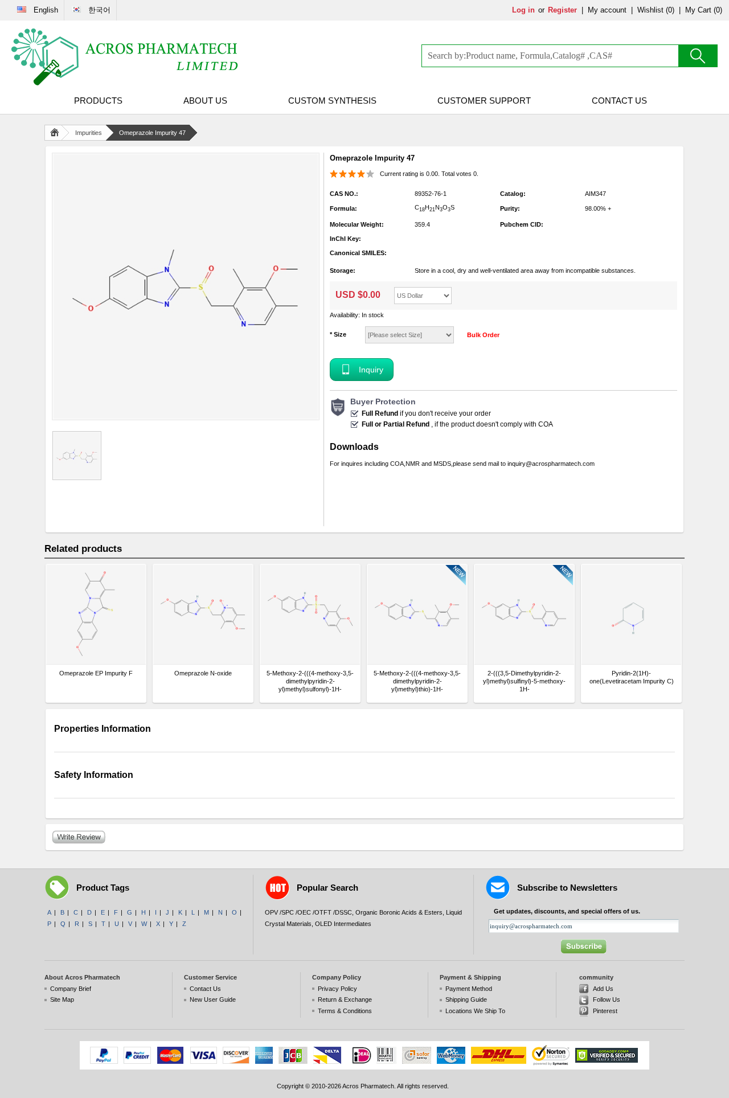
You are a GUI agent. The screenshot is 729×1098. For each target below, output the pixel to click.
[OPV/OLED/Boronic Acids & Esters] (125, 56)
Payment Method (468, 988)
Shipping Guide (466, 999)
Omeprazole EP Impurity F (96, 673)
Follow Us (606, 999)
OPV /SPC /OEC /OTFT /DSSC (308, 912)
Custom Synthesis (332, 100)
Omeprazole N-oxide (203, 673)
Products (98, 100)
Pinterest (605, 1010)
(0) (670, 10)
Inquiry (371, 369)
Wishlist (650, 10)
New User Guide (213, 999)
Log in (523, 10)
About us (205, 100)
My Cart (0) (703, 10)
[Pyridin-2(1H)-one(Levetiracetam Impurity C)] (631, 614)
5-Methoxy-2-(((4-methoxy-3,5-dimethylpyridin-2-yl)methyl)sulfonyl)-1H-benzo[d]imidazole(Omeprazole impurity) (310, 681)
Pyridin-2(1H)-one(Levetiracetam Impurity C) (631, 677)
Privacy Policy (337, 988)
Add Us (603, 988)
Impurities (88, 132)
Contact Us (619, 100)
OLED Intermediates (343, 923)
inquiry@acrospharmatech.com (551, 463)
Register (562, 10)
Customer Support (484, 100)
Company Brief (70, 988)
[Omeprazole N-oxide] (203, 614)
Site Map (62, 999)
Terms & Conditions (345, 1010)
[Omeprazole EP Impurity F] (96, 614)
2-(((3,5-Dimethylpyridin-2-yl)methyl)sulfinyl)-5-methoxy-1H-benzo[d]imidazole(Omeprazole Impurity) (524, 681)
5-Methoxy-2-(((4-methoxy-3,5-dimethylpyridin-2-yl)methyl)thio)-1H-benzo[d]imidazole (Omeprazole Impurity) (417, 681)
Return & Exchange (345, 999)
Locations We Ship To (475, 1010)
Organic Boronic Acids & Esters (399, 912)
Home (56, 133)
